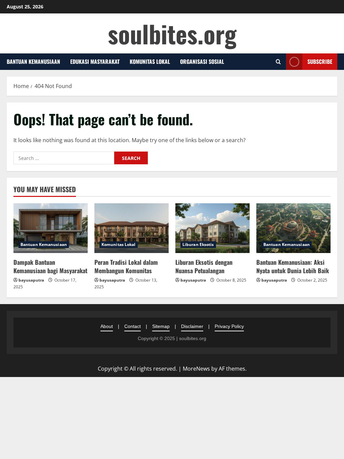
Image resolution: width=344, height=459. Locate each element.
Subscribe (319, 61)
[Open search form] (278, 61)
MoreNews (196, 368)
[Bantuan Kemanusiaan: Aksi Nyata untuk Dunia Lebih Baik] (293, 228)
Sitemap (161, 326)
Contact (132, 326)
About (106, 326)
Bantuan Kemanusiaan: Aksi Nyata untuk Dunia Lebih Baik (292, 266)
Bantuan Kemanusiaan (33, 61)
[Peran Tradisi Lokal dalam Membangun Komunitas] (131, 228)
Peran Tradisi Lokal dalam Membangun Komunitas (126, 266)
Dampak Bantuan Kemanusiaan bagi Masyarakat (50, 266)
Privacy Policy (229, 326)
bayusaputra (31, 280)
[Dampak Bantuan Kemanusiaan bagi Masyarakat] (50, 228)
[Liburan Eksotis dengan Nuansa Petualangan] (212, 228)
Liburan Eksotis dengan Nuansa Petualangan (203, 266)
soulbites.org (172, 33)
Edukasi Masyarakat (95, 61)
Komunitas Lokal (150, 61)
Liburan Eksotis (198, 244)
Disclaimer (192, 326)
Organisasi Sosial (202, 61)
